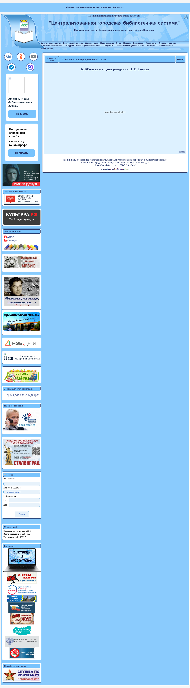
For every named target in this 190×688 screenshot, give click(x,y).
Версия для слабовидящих (22, 395)
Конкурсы (69, 46)
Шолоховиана (91, 43)
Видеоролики (47, 48)
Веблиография (166, 46)
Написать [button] (21, 152)
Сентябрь (12, 240)
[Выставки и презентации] (22, 571)
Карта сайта (151, 43)
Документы (109, 46)
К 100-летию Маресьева (51, 46)
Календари (138, 43)
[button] (8, 57)
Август (10, 237)
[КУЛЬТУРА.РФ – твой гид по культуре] (21, 214)
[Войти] (186, 18)
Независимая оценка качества (130, 46)
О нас (118, 43)
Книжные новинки (167, 43)
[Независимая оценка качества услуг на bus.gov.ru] (21, 612)
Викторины (152, 46)
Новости (127, 43)
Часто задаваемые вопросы (88, 46)
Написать (22, 114)
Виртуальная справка (73, 43)
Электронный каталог (51, 43)
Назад (180, 59)
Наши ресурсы (107, 43)
